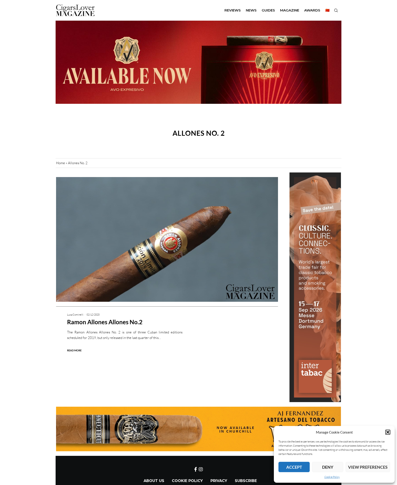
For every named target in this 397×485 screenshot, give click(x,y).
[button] (388, 432)
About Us (154, 481)
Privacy (218, 481)
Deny (327, 467)
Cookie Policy (332, 477)
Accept (294, 467)
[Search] (336, 10)
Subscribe (246, 481)
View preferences (368, 467)
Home (60, 163)
